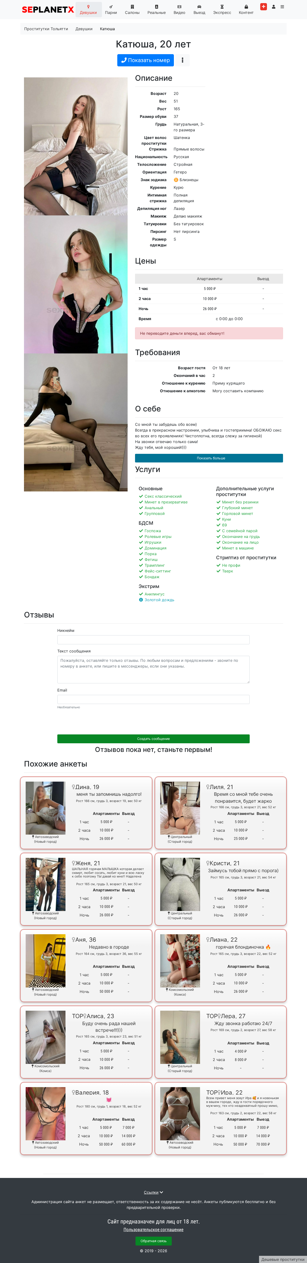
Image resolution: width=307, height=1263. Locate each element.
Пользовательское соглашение (153, 1229)
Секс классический (163, 496)
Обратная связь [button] (154, 1241)
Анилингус (155, 594)
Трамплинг (155, 565)
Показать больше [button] (210, 458)
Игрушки (153, 542)
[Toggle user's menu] (273, 7)
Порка (151, 553)
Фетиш (151, 559)
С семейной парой (240, 530)
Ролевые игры (158, 536)
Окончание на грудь (241, 536)
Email (62, 690)
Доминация (155, 548)
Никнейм (65, 630)
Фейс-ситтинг (158, 571)
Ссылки (151, 1192)
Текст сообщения (74, 651)
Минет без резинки (240, 502)
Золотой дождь (159, 599)
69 (224, 525)
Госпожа (153, 530)
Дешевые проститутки (283, 1259)
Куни (226, 519)
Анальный (154, 507)
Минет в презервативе (166, 502)
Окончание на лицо (240, 542)
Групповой (155, 513)
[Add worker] (263, 6)
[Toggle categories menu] (282, 7)
